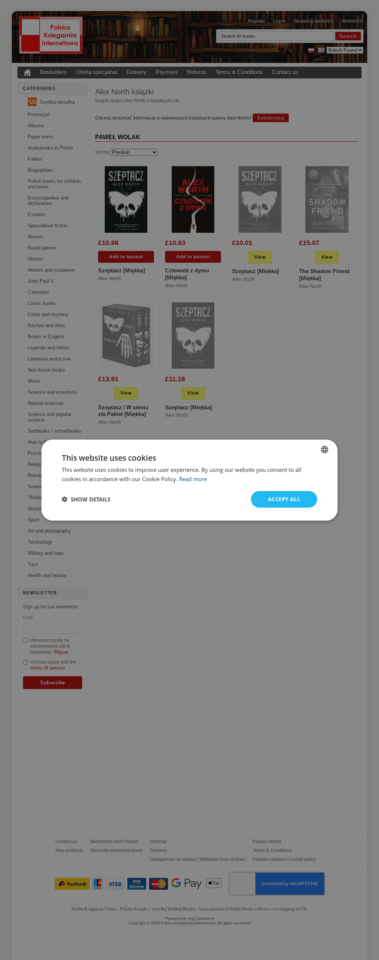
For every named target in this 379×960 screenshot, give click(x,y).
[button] (86, 499)
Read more (193, 479)
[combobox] (324, 449)
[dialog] (189, 480)
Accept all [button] (284, 499)
